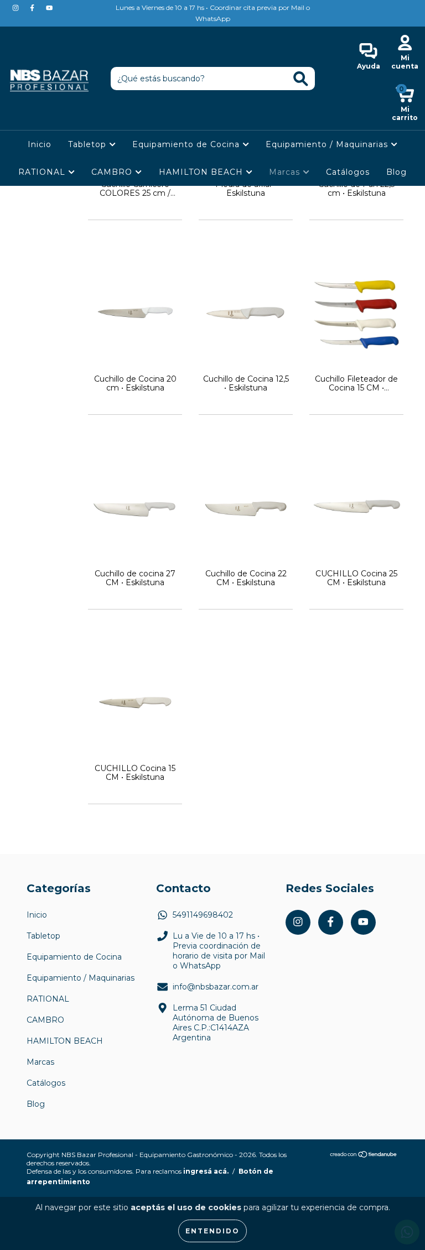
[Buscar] (301, 79)
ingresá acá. (206, 1171)
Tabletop (88, 144)
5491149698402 (203, 915)
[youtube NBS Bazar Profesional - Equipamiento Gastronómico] (49, 8)
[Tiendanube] (363, 1155)
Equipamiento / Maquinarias (328, 144)
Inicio (39, 144)
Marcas (286, 172)
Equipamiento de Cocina (187, 144)
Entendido (212, 1231)
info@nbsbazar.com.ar (215, 987)
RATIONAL (43, 172)
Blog (396, 172)
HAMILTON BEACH (202, 172)
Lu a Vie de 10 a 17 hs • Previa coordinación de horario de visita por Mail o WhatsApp (219, 951)
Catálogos (348, 172)
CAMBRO (113, 172)
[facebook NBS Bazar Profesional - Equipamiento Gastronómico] (33, 8)
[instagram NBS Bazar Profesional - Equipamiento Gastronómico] (16, 8)
